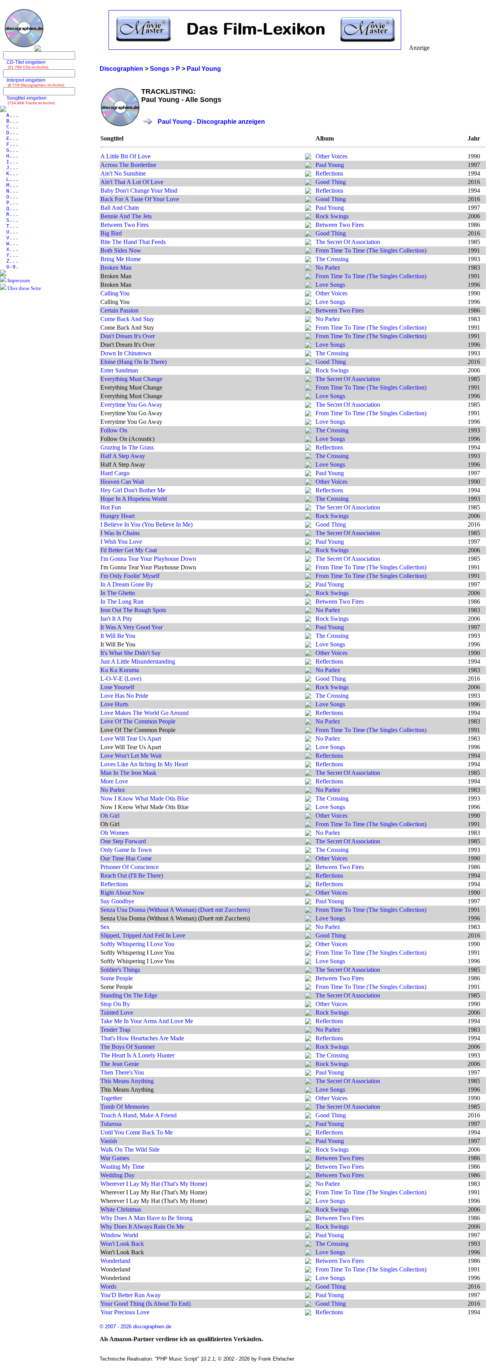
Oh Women (114, 832)
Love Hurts (114, 704)
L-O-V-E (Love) (120, 678)
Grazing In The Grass (127, 447)
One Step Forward (123, 841)
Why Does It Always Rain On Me (142, 1226)
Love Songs (330, 284)
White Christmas (120, 1209)
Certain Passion (119, 310)
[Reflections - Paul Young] (308, 174)
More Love (114, 781)
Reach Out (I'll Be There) (131, 875)
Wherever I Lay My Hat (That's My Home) (153, 1183)
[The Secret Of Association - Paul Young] (308, 243)
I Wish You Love (121, 541)
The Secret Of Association (348, 242)
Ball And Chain (119, 207)
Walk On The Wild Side (130, 1149)
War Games (114, 1158)
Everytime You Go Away (131, 404)
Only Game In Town (126, 849)
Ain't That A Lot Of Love (131, 182)
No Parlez (328, 267)
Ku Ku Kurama (119, 670)
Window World (119, 1235)
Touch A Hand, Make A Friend (138, 1115)
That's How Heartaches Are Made (142, 1038)
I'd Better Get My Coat (128, 550)
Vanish (108, 1141)
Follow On (113, 430)
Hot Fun (110, 507)
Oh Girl (109, 815)
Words (108, 1286)
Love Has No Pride (124, 695)
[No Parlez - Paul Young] (308, 268)
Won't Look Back (122, 1243)
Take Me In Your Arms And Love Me (146, 1021)
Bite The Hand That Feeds (133, 242)
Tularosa (110, 1123)
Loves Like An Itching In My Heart (144, 764)
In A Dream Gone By (126, 584)
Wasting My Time (122, 1166)
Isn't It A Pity (116, 618)
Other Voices (331, 156)
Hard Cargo (115, 473)
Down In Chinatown (125, 353)
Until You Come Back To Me (136, 1132)
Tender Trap (115, 1029)
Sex (105, 927)
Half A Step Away (122, 456)
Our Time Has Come (126, 858)
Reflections (329, 173)
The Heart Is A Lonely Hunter (137, 1055)
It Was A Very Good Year (131, 627)
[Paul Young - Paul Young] (308, 166)
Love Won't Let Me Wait (130, 755)
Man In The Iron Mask (128, 772)
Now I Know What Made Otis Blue (144, 798)
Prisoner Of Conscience (129, 867)
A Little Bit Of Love (125, 156)
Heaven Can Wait (122, 481)
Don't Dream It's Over (127, 336)
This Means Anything (127, 1081)
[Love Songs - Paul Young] (308, 286)
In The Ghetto (117, 593)
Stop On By (115, 1004)
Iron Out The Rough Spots (133, 610)
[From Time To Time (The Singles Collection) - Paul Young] (308, 251)
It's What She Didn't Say (130, 653)
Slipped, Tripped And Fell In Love (142, 935)
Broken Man (116, 267)
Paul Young (330, 165)
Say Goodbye (117, 901)
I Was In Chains (120, 533)
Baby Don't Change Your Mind (138, 190)
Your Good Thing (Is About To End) (145, 1303)
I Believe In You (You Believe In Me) (146, 524)
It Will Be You (117, 635)
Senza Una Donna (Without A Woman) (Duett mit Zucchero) (175, 909)
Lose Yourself (117, 687)
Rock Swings (332, 216)
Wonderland (115, 1260)
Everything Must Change (131, 379)
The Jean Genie (119, 1064)
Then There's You (122, 1072)
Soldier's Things (120, 969)
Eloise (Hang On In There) (133, 361)
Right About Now (122, 892)
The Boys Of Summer (127, 1046)
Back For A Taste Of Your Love (139, 199)
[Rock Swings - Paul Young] (308, 217)
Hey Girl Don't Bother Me (132, 490)
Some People (116, 978)
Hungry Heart (117, 516)
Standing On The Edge (128, 995)
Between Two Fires (124, 224)
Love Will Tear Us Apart (130, 738)
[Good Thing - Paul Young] (308, 183)
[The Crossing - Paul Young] (308, 260)
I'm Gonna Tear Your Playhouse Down (148, 558)
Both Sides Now (120, 250)
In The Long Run (122, 601)
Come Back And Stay (127, 319)
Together (111, 1098)
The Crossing (332, 259)
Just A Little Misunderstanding (137, 661)
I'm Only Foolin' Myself (130, 575)
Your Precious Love (124, 1312)
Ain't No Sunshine (123, 173)
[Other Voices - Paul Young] (308, 157)
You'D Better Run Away (130, 1295)
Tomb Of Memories (124, 1106)
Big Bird (111, 233)
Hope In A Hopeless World (133, 498)
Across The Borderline (128, 165)
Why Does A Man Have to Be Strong (146, 1218)
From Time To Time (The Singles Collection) (371, 250)
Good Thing (331, 182)
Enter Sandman (119, 370)
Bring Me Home (120, 259)
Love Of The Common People (137, 721)
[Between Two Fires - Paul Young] (308, 226)
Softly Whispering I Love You (137, 944)
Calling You (115, 293)
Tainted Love (116, 1012)
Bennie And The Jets (126, 216)
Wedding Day (117, 1175)
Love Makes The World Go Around (144, 712)
